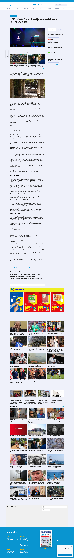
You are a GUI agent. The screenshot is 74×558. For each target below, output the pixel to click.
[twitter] (63, 0)
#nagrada (17, 267)
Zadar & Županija (26, 8)
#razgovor (22, 267)
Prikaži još (55, 64)
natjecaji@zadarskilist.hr (24, 541)
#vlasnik (30, 267)
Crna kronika (48, 8)
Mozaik (64, 8)
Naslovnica (9, 8)
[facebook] (60, 0)
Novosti (17, 8)
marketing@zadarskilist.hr (27, 540)
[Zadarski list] (37, 4)
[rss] (66, 0)
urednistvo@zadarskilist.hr (11, 551)
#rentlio (26, 267)
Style (41, 8)
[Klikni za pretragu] (66, 5)
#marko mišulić (12, 267)
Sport (34, 8)
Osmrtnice (57, 8)
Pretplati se (65, 554)
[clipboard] (7, 56)
